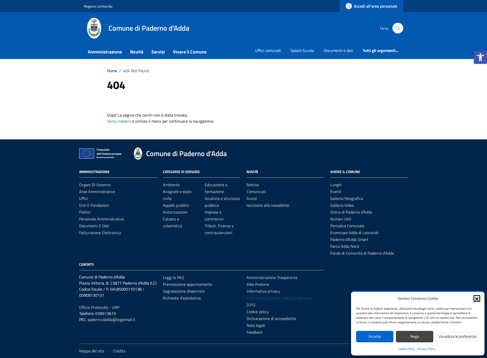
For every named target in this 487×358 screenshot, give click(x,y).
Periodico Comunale (347, 226)
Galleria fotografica (346, 198)
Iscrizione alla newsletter (268, 205)
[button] (480, 57)
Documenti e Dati (94, 226)
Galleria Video (342, 205)
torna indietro (119, 121)
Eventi (335, 192)
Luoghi (336, 185)
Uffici (83, 198)
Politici (85, 212)
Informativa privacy (263, 291)
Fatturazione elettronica (100, 233)
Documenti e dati (338, 50)
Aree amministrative (97, 192)
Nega (414, 336)
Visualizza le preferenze (458, 336)
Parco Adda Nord (344, 246)
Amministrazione (105, 51)
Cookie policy (258, 312)
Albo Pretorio (258, 284)
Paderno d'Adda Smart (349, 239)
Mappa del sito (91, 351)
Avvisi (252, 198)
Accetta (375, 336)
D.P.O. (251, 305)
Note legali (256, 325)
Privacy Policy (426, 348)
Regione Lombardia (98, 6)
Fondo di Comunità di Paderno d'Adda (362, 253)
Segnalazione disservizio (184, 291)
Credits (119, 351)
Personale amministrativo (101, 219)
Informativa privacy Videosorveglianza (279, 298)
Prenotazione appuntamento (187, 284)
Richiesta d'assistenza (182, 298)
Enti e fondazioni (94, 205)
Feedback (255, 332)
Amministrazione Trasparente (272, 277)
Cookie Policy (406, 348)
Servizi (158, 51)
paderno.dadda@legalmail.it (111, 319)
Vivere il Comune (189, 51)
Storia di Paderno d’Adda (351, 212)
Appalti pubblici (176, 205)
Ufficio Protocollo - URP (99, 307)
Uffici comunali (268, 50)
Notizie (253, 185)
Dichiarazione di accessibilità (271, 318)
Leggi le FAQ (173, 277)
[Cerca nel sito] (397, 28)
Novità (136, 51)
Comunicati (256, 192)
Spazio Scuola (302, 50)
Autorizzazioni (175, 212)
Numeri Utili (340, 219)
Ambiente (171, 185)
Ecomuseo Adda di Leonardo (354, 233)
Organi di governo (95, 185)
